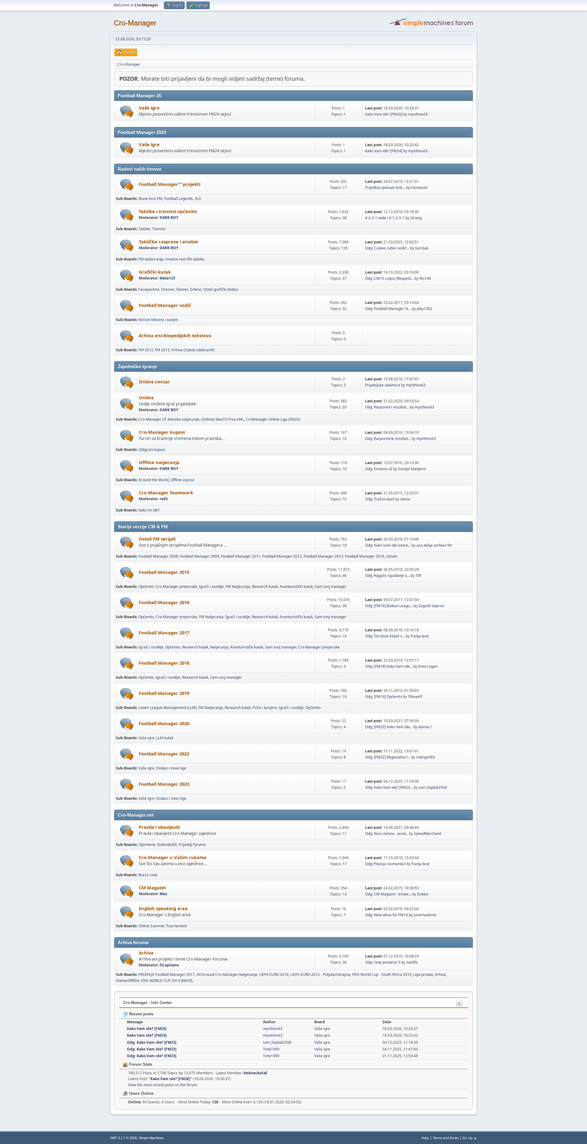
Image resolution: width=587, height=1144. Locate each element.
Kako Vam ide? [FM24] (383, 150)
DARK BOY (169, 217)
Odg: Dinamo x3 (378, 468)
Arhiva (146, 953)
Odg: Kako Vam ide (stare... (388, 545)
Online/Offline (127, 980)
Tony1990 (271, 1049)
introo (405, 499)
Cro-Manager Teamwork (166, 492)
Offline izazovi (182, 479)
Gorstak (421, 248)
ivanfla (412, 962)
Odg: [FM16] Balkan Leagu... (388, 605)
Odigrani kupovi (151, 449)
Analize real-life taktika (184, 259)
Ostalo (391, 556)
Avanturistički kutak (296, 586)
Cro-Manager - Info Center (147, 1002)
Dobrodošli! (167, 844)
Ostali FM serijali (157, 539)
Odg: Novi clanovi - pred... (386, 833)
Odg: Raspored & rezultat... (388, 438)
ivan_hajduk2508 (433, 787)
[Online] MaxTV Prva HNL (222, 419)
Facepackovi (148, 289)
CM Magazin (152, 887)
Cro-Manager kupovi (162, 432)
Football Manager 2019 (164, 693)
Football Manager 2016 (164, 602)
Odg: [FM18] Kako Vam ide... (388, 666)
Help (425, 1137)
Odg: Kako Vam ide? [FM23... (389, 787)
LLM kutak (164, 737)
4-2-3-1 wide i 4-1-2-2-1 (384, 217)
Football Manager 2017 (164, 632)
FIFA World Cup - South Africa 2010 (382, 974)
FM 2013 (162, 349)
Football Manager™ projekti (169, 184)
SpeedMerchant (427, 833)
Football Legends (178, 198)
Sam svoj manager (330, 586)
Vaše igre (149, 108)
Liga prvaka (423, 974)
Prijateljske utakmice (382, 385)
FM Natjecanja (238, 586)
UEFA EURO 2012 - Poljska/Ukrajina (320, 974)
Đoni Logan (427, 666)
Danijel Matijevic (412, 468)
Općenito (146, 586)
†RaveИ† (415, 696)
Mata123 (167, 278)
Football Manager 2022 (164, 754)
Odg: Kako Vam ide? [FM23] (151, 1042)
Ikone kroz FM (150, 198)
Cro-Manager (135, 23)
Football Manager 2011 (240, 556)
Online (146, 397)
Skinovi (182, 289)
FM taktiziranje (151, 259)
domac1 (425, 726)
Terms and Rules (446, 1137)
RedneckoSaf (255, 1073)
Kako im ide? (149, 510)
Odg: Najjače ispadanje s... (387, 575)
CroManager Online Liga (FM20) (273, 419)
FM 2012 (145, 349)
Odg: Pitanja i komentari (385, 863)
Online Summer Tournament (162, 925)
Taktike (144, 228)
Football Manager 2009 (199, 556)
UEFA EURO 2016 (274, 974)
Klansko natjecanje (183, 419)
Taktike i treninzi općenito (168, 211)
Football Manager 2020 (164, 723)
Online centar (154, 381)
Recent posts (140, 1014)
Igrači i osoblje (211, 586)
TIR (418, 575)
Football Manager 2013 (323, 556)
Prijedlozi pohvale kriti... (385, 187)
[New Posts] (127, 111)
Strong (416, 217)
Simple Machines (151, 1138)
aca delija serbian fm (434, 545)
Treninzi (159, 228)
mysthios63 (418, 114)
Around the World (153, 479)
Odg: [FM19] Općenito (383, 696)
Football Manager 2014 (364, 556)
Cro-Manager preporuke (176, 586)
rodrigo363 (425, 757)
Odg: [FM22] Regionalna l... (387, 757)
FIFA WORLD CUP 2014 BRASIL (167, 980)
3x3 (198, 198)
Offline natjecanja (159, 462)
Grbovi (195, 289)
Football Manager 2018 (164, 663)
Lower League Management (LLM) (167, 707)
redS (164, 498)
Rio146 (425, 278)
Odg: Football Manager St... (388, 308)
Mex (163, 893)
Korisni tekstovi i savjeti (158, 319)
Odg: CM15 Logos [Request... (389, 278)
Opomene (146, 844)
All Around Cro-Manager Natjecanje (227, 974)
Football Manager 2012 (282, 556)
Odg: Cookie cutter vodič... (387, 248)
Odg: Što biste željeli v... (385, 636)
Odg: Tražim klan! (379, 499)
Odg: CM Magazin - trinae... (388, 894)
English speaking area (163, 908)
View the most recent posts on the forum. (163, 1084)
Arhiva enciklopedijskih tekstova (175, 335)
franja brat (420, 636)
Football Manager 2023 (164, 784)
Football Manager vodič (165, 305)
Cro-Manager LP (152, 419)
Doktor (423, 894)
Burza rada (147, 874)
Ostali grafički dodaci (220, 289)
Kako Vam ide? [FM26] (383, 114)
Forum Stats (140, 1064)
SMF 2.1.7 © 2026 (123, 1138)
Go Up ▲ (470, 1137)
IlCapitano (169, 965)
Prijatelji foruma (192, 844)
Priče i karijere (265, 707)
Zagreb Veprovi (431, 605)
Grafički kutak (155, 272)
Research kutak (265, 586)
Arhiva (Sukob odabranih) (193, 349)
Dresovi (167, 289)
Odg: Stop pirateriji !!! (383, 962)
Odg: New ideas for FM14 (386, 914)
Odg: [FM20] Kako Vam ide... (388, 726)
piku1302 (424, 308)
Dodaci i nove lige (171, 768)
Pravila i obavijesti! (159, 827)
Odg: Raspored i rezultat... (387, 407)
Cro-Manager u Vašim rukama (172, 857)
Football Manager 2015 (164, 572)
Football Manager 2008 (158, 556)
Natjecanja (219, 647)
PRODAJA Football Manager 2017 (166, 974)
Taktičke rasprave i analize (168, 241)
